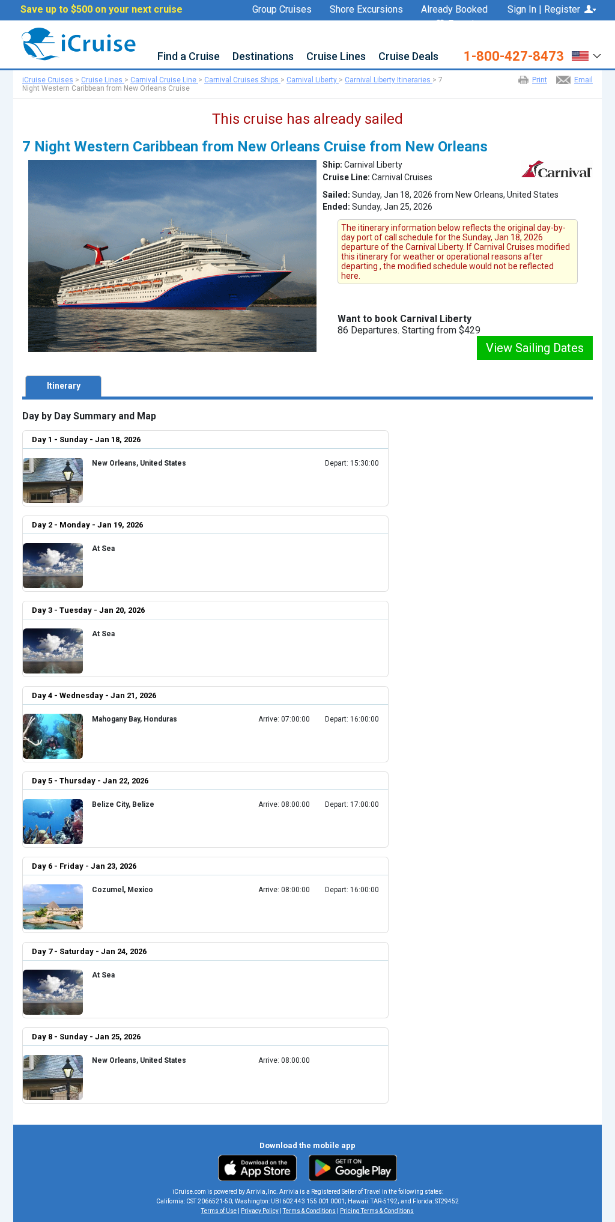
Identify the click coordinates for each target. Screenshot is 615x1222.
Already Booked (454, 9)
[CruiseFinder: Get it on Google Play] (350, 1167)
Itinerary (63, 386)
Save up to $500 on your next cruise (101, 9)
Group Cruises (282, 9)
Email (583, 80)
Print (539, 80)
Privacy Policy (260, 1211)
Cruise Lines (336, 56)
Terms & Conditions (309, 1211)
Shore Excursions (366, 9)
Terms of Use (219, 1211)
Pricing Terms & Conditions (377, 1211)
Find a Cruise (188, 56)
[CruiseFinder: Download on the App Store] (260, 1167)
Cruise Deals (408, 56)
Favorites (468, 24)
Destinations (263, 56)
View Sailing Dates (535, 348)
